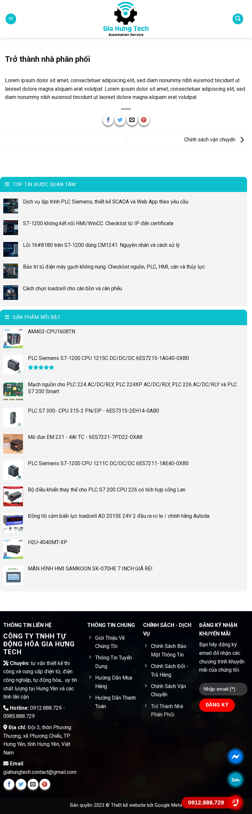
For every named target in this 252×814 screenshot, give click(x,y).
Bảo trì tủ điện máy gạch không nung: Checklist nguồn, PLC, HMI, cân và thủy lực (114, 267)
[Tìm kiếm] (238, 18)
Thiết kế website (129, 805)
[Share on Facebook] (108, 120)
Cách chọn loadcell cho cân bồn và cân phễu (72, 288)
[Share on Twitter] (120, 120)
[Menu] (11, 18)
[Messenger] (236, 756)
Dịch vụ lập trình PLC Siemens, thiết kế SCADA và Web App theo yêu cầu (105, 202)
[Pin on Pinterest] (143, 120)
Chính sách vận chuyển (210, 140)
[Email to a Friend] (132, 120)
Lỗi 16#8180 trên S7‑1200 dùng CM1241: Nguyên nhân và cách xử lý (101, 245)
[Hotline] (236, 802)
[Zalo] (236, 779)
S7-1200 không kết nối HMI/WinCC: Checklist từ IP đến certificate (98, 223)
